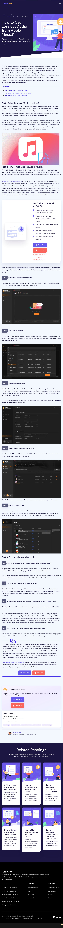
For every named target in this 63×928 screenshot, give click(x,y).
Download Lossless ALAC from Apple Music (14, 718)
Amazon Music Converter (10, 894)
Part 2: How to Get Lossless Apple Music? (18, 93)
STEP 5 (5, 505)
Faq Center (31, 894)
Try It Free (41, 245)
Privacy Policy (27, 918)
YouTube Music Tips (46, 725)
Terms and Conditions (12, 918)
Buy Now (26, 673)
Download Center (53, 888)
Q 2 (4, 583)
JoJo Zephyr (17, 732)
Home (4, 15)
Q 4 (4, 628)
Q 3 (4, 601)
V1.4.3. (43, 260)
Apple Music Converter (9, 891)
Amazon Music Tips (26, 725)
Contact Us (31, 898)
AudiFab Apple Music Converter (12, 181)
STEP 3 (5, 383)
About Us (51, 894)
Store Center (52, 891)
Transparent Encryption (9, 905)
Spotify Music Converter (10, 888)
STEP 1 (5, 277)
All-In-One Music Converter (10, 898)
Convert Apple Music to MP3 (10, 716)
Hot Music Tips (36, 725)
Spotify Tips (7, 725)
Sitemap (51, 898)
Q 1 (4, 563)
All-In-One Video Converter (10, 901)
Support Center (33, 888)
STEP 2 (5, 330)
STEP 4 (5, 448)
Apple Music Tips (16, 725)
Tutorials (11, 15)
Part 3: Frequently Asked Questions (16, 96)
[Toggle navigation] (60, 3)
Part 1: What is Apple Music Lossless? (16, 90)
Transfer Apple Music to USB (10, 721)
